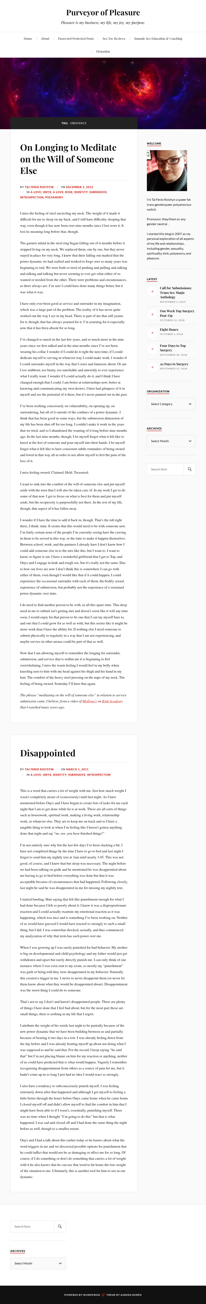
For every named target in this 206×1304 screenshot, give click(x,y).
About (45, 38)
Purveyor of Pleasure (103, 12)
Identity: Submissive (90, 192)
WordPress (91, 1294)
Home (28, 38)
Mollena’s (89, 701)
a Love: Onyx (41, 192)
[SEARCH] (190, 469)
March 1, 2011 (77, 769)
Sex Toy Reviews (114, 38)
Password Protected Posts (76, 38)
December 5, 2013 (79, 187)
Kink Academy (112, 701)
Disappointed (47, 753)
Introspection (32, 197)
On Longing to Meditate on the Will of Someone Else (68, 158)
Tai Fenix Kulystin (39, 187)
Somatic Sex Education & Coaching (158, 38)
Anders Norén (131, 1294)
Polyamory (54, 197)
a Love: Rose (63, 192)
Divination (103, 51)
